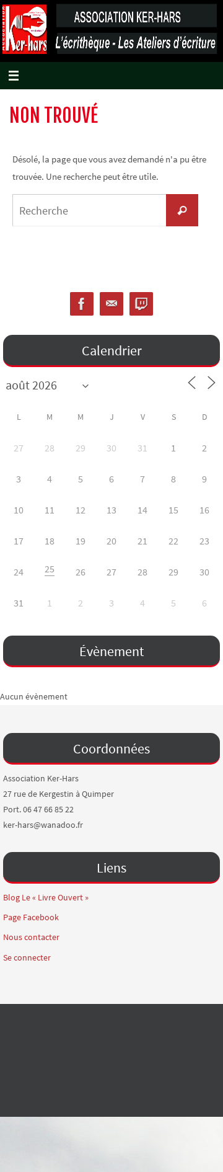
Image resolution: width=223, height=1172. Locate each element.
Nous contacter (31, 937)
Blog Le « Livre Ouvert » (46, 897)
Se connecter (27, 957)
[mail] (111, 304)
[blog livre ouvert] (141, 304)
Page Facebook (31, 917)
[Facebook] (82, 304)
